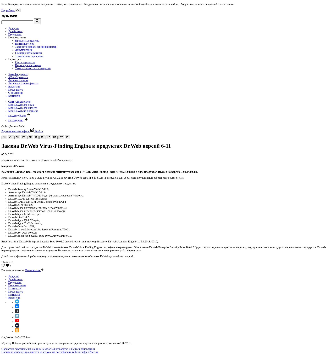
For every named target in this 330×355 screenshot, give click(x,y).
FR (30, 137)
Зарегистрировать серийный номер (36, 46)
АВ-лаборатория (18, 77)
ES (23, 137)
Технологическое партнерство (33, 68)
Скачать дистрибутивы (28, 52)
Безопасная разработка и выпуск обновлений (68, 348)
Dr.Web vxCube (17, 115)
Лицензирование (18, 80)
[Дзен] (17, 312)
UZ (54, 137)
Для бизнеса (15, 31)
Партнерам (14, 288)
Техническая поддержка (29, 56)
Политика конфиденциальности (20, 352)
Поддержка (14, 34)
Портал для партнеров (28, 65)
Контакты (14, 95)
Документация (23, 49)
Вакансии (14, 86)
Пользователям (17, 285)
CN (10, 137)
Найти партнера (24, 43)
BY (61, 137)
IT (36, 137)
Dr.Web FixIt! (16, 120)
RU (4, 137)
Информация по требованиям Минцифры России (69, 352)
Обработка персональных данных (21, 348)
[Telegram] (17, 302)
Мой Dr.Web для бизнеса (22, 107)
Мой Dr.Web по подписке (23, 110)
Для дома (13, 28)
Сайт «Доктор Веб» (19, 101)
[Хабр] (17, 317)
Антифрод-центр (18, 74)
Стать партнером (25, 62)
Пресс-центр (15, 89)
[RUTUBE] (17, 326)
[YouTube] (17, 321)
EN (17, 137)
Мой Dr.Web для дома (21, 104)
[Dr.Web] (9, 16)
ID (67, 137)
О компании (15, 92)
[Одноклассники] (17, 331)
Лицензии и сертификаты (23, 83)
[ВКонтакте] (17, 307)
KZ (48, 137)
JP (42, 137)
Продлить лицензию (27, 40)
